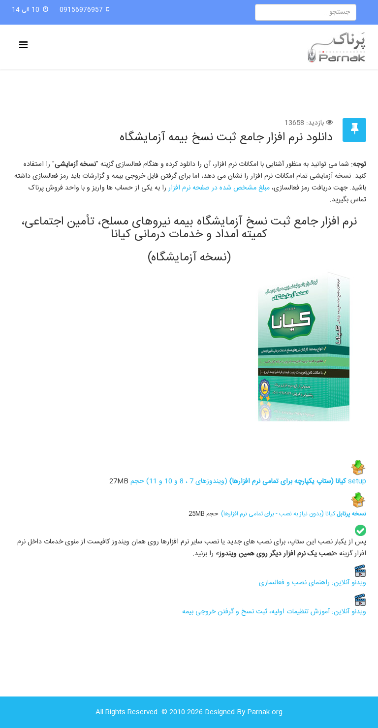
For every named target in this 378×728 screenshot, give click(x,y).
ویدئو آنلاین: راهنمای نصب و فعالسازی (312, 583)
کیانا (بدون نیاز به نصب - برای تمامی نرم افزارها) (293, 514)
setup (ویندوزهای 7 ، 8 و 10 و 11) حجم (247, 481)
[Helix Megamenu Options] (25, 46)
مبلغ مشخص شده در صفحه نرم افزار (219, 188)
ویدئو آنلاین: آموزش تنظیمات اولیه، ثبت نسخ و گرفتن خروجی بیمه (274, 612)
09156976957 (81, 10)
